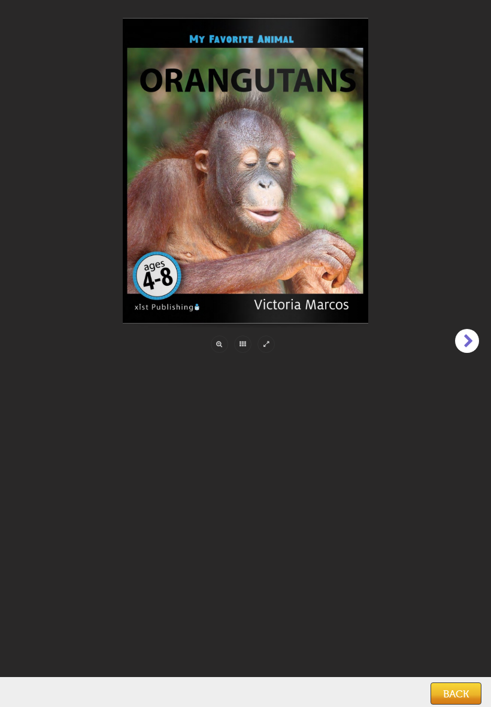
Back (456, 694)
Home (25, 692)
